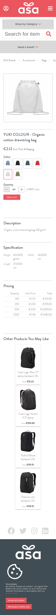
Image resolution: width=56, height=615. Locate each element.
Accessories (29, 60)
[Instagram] (34, 531)
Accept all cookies (16, 600)
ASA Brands (9, 60)
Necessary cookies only (18, 607)
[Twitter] (23, 531)
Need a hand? (26, 47)
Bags (44, 60)
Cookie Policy (12, 593)
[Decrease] (6, 189)
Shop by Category (26, 24)
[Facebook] (11, 531)
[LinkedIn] (45, 531)
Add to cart (12, 197)
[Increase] (22, 189)
